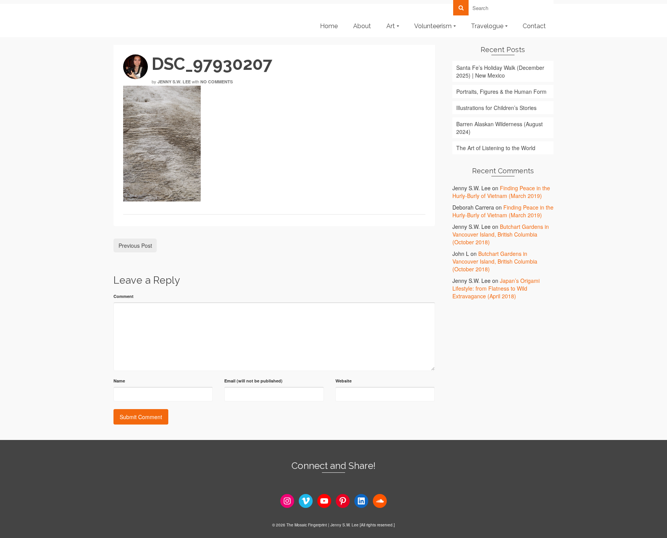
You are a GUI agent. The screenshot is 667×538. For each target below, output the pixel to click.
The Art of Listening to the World (495, 148)
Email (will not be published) (253, 381)
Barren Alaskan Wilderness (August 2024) (499, 127)
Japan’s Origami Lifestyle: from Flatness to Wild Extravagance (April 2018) (496, 288)
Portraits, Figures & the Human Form (501, 91)
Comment (123, 296)
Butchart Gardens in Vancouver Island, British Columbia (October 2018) (500, 234)
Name (119, 381)
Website (343, 381)
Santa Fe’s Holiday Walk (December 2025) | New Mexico (500, 71)
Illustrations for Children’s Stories (496, 108)
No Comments (216, 82)
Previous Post (135, 245)
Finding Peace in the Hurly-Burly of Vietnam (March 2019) (501, 192)
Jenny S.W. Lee (174, 82)
